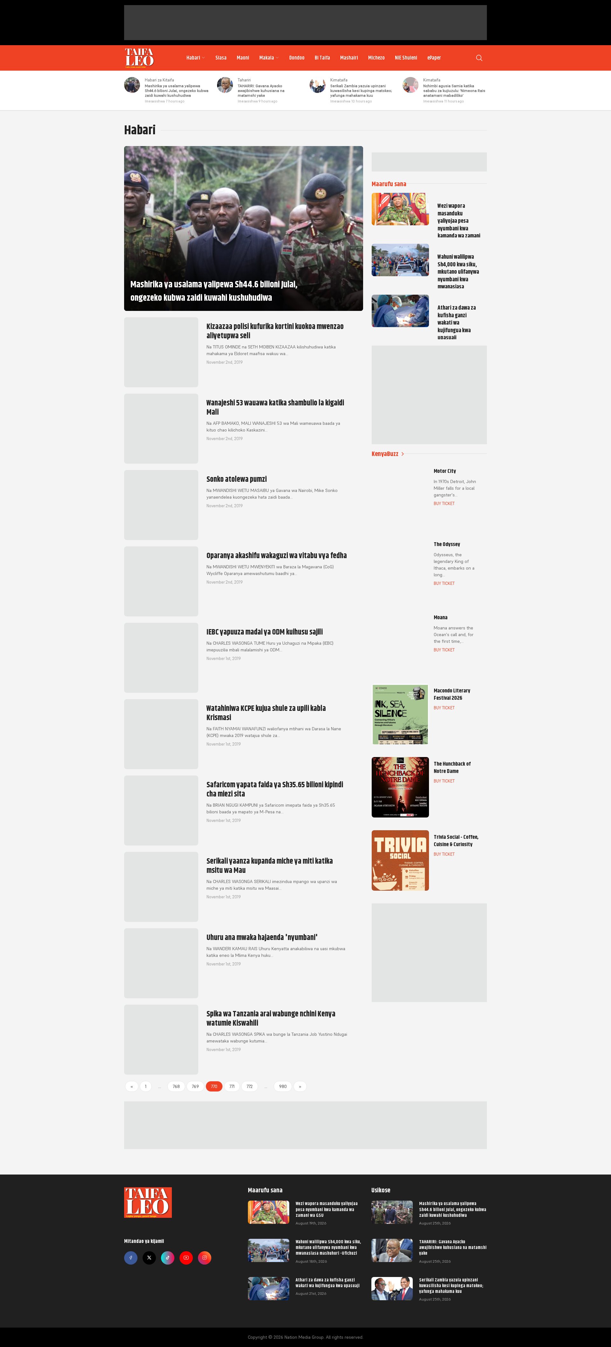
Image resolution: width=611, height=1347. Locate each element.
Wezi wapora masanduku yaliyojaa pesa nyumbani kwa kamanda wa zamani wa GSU (327, 1209)
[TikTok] (168, 1258)
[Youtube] (186, 1258)
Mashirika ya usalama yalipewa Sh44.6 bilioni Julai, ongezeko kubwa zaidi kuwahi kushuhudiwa (176, 90)
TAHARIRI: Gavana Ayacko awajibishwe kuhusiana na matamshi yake (261, 90)
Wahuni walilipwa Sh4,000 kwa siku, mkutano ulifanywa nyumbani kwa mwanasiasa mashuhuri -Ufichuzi (328, 1247)
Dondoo (297, 58)
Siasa (221, 58)
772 (250, 1086)
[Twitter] (149, 1257)
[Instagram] (204, 1257)
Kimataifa (339, 80)
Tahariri (244, 80)
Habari (193, 58)
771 (232, 1086)
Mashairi (349, 58)
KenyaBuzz (385, 454)
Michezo (376, 58)
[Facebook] (131, 1257)
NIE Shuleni (406, 58)
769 (195, 1086)
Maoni (243, 58)
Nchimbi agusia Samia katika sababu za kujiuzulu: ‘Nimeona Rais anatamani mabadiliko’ (454, 90)
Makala (266, 58)
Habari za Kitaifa (159, 80)
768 (176, 1086)
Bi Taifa (322, 58)
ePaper (434, 58)
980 (283, 1086)
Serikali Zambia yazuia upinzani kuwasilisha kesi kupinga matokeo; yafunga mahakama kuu (361, 90)
